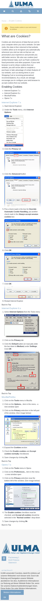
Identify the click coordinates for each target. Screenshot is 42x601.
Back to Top (6, 305)
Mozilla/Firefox (10, 96)
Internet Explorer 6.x (12, 93)
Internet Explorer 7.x (12, 91)
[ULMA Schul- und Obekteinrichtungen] (21, 4)
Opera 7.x (8, 98)
